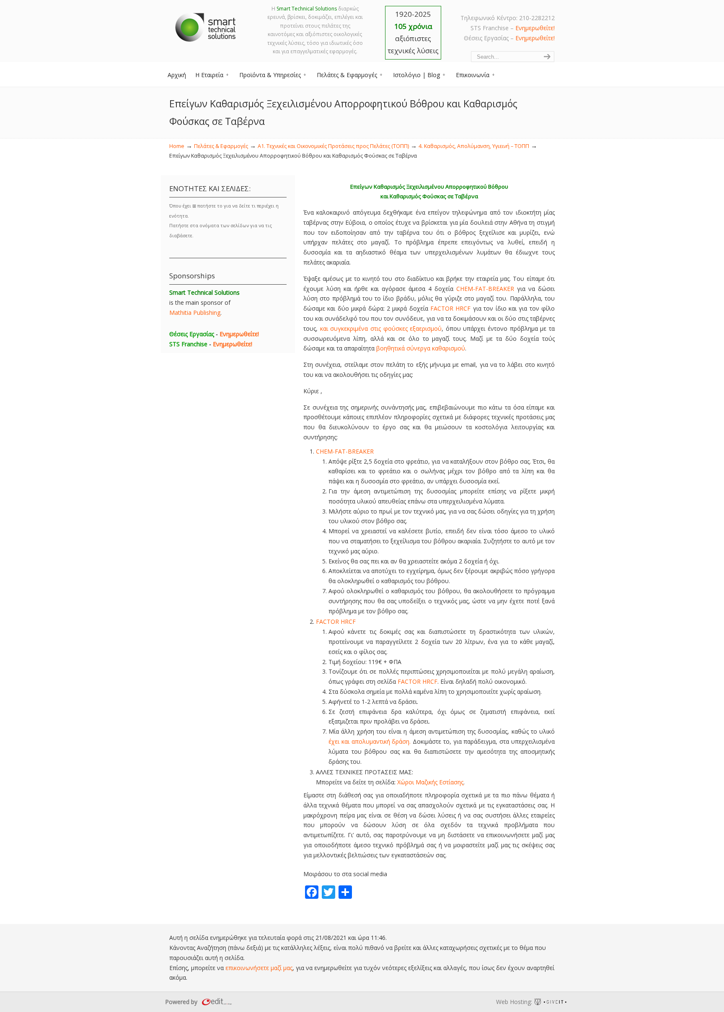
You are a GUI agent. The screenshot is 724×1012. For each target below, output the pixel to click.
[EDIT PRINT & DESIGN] (216, 1002)
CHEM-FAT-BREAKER (485, 289)
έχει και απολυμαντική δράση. (369, 741)
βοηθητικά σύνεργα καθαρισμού (420, 348)
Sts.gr (206, 25)
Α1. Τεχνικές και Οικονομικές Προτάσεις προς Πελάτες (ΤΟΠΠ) (333, 146)
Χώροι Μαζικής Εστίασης (430, 782)
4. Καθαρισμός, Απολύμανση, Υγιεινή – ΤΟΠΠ (474, 146)
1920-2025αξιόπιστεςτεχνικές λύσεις (413, 32)
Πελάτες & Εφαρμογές (221, 146)
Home (176, 146)
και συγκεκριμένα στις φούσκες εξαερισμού (381, 328)
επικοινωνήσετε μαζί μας (258, 968)
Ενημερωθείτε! (535, 28)
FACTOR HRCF (450, 308)
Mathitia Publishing (194, 313)
